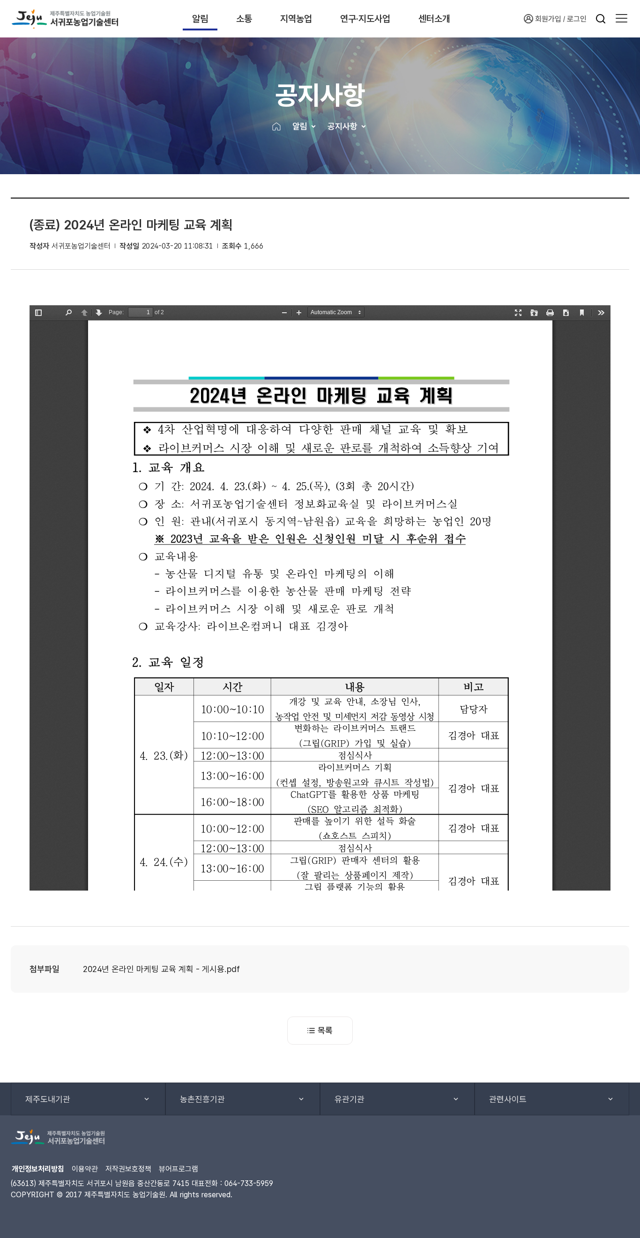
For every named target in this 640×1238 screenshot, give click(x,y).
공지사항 (342, 126)
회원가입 (548, 19)
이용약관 (85, 1168)
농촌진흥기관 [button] (202, 1099)
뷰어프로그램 (178, 1168)
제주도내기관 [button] (47, 1099)
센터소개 (434, 18)
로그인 (577, 19)
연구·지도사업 (365, 18)
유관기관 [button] (350, 1099)
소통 (244, 18)
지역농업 (296, 18)
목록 (325, 1030)
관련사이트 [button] (508, 1099)
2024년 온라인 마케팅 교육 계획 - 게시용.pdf (161, 969)
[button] (621, 18)
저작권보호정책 (128, 1168)
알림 (200, 18)
